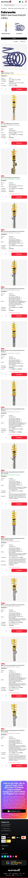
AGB (24, 873)
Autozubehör (4, 8)
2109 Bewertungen (14, 864)
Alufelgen (5, 873)
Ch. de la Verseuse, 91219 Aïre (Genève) (6, 824)
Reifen (10, 873)
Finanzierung (15, 873)
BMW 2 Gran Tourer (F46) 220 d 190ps (16, 8)
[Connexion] (22, 1)
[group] (6, 29)
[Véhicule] (19, 1)
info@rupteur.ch (7, 830)
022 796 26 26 (6, 828)
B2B (20, 873)
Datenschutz (8, 875)
